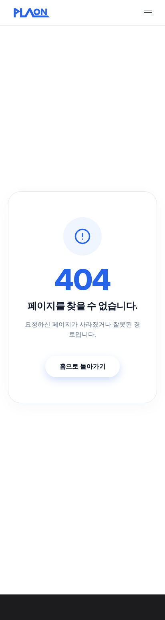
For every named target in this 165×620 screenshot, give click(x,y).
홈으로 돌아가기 (83, 366)
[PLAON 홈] (35, 13)
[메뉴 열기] (148, 13)
